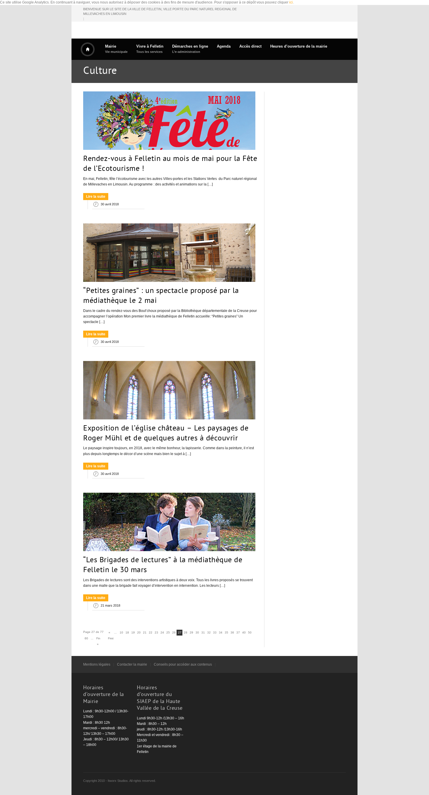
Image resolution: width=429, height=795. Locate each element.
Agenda (224, 46)
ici (291, 2)
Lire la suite (95, 197)
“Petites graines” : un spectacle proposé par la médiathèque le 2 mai (161, 296)
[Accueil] (87, 49)
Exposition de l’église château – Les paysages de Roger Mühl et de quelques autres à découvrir (165, 434)
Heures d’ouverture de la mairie (298, 46)
